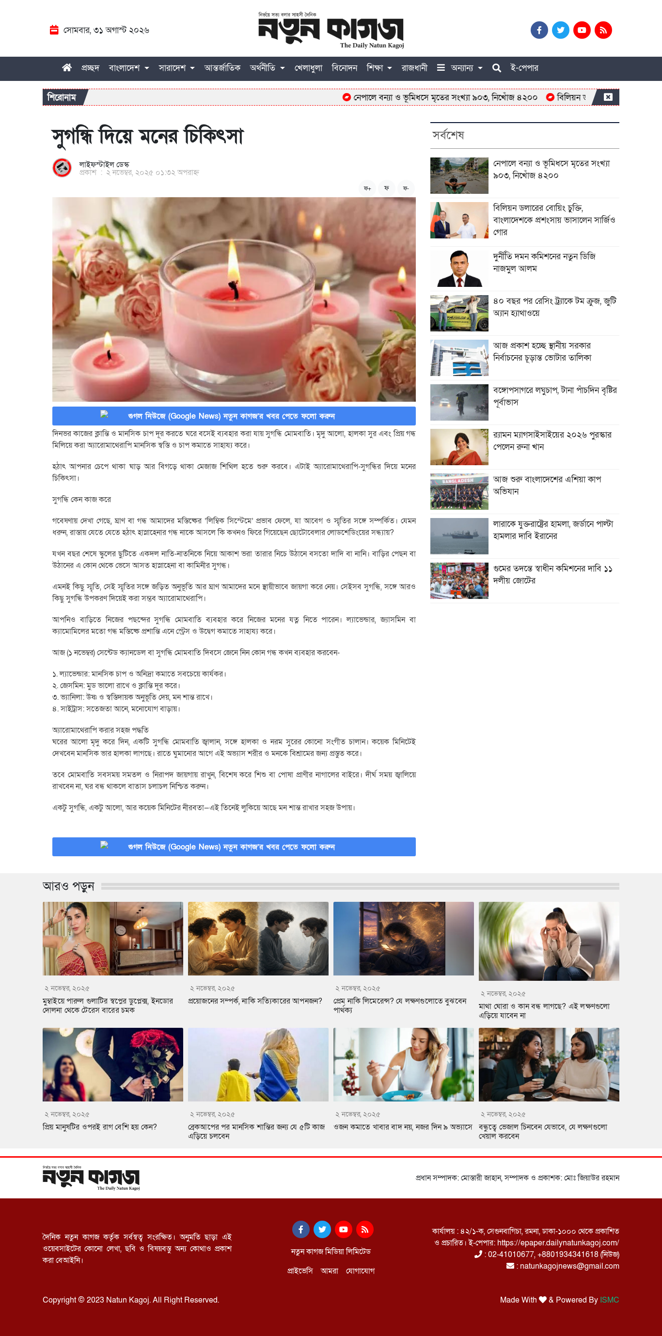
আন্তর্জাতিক (222, 68)
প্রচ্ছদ (90, 68)
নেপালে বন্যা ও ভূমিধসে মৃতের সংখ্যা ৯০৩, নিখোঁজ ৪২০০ (420, 97)
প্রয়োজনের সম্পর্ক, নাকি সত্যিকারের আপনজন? (255, 1001)
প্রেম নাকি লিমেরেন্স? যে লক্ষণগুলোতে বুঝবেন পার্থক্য (399, 1006)
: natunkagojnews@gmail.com (566, 1266)
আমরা (329, 1271)
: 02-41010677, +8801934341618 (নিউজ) (550, 1254)
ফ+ (367, 188)
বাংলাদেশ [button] (125, 68)
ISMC (609, 1300)
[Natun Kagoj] (331, 30)
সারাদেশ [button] (173, 68)
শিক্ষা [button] (376, 68)
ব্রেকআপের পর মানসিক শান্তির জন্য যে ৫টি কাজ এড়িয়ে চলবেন (256, 1132)
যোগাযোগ (360, 1271)
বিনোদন (344, 68)
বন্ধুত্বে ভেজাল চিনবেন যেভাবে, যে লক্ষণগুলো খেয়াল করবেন (543, 1132)
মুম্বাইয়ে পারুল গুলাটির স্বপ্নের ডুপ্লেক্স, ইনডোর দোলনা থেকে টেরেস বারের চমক (108, 1006)
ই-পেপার (524, 68)
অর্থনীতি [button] (264, 68)
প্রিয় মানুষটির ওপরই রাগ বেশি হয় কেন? (100, 1127)
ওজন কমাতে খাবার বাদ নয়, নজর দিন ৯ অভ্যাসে (403, 1127)
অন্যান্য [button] (462, 68)
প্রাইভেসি (300, 1271)
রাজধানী (414, 68)
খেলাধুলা (308, 68)
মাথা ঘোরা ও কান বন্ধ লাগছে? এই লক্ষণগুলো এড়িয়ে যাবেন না (544, 1011)
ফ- (406, 188)
